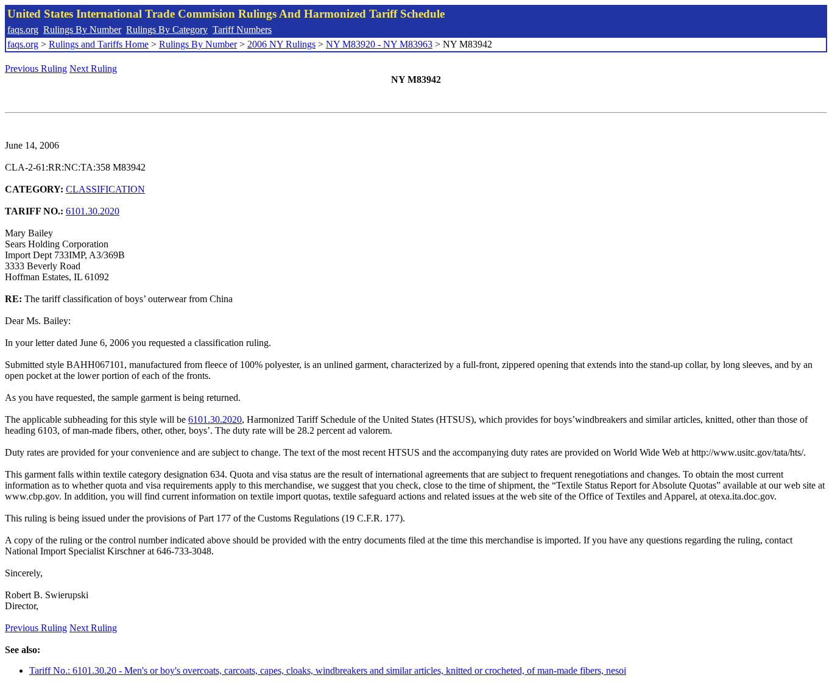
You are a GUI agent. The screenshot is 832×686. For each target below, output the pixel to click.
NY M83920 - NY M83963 (379, 44)
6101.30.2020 (92, 211)
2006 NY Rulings (281, 44)
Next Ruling (93, 68)
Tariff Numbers (242, 29)
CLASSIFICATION (105, 189)
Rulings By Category (167, 29)
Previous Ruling (36, 68)
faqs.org (22, 29)
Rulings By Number (82, 29)
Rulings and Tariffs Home (99, 44)
